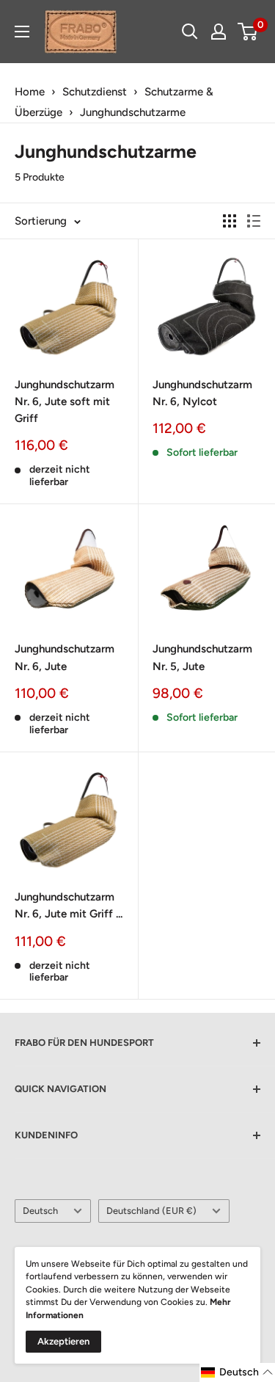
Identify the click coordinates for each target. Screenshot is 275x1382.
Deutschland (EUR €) (151, 1210)
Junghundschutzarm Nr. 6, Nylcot (202, 393)
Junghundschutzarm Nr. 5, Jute (202, 657)
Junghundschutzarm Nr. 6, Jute (64, 657)
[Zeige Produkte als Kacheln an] (229, 221)
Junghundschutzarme (133, 112)
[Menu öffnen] (22, 31)
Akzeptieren (63, 1341)
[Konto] (218, 31)
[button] (237, 1372)
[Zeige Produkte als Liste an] (253, 221)
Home (30, 91)
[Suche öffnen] (190, 31)
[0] (248, 31)
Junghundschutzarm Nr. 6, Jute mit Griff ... (68, 905)
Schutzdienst (94, 91)
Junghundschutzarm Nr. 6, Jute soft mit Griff (64, 402)
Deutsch (40, 1210)
